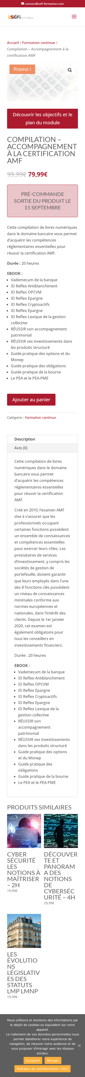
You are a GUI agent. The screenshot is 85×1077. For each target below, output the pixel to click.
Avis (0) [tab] (20, 447)
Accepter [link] (33, 1060)
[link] (21, 16)
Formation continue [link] (38, 42)
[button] (74, 19)
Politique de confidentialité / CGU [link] (42, 1069)
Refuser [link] (53, 1060)
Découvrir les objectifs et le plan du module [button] (42, 118)
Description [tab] (24, 439)
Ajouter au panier (31, 399)
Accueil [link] (13, 42)
